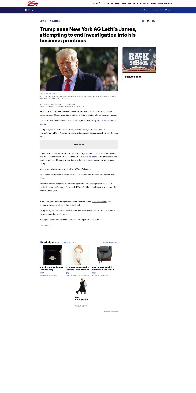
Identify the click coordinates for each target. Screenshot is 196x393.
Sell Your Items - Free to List (67, 242)
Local (106, 3)
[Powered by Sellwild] (114, 311)
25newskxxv (29, 10)
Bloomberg (64, 213)
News (43, 21)
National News (165, 10)
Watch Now (164, 3)
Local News (144, 10)
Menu (96, 3)
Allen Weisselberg (100, 201)
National (115, 3)
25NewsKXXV (26, 10)
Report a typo (45, 225)
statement (93, 156)
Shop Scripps (149, 3)
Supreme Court (63, 187)
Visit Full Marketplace (110, 242)
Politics (55, 21)
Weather (126, 3)
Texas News (154, 10)
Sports (137, 3)
